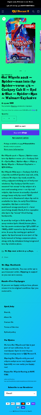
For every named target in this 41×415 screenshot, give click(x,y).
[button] (2, 11)
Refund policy (10, 332)
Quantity (5, 114)
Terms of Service (11, 327)
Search (7, 312)
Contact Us (8, 322)
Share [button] (6, 257)
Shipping (14, 106)
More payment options (20, 138)
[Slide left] (15, 71)
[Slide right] (25, 71)
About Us (8, 317)
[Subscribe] (34, 393)
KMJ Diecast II (16, 411)
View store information (14, 150)
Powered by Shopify (26, 411)
